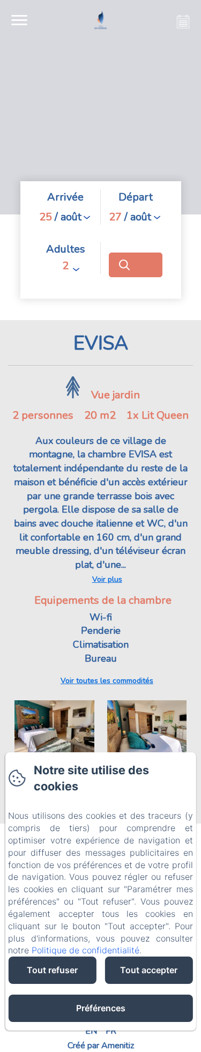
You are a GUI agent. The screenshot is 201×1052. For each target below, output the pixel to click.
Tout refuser (52, 970)
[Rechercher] (135, 265)
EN (91, 1031)
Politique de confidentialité (85, 950)
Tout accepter (148, 970)
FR (111, 1031)
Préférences (100, 1008)
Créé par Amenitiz (101, 1045)
